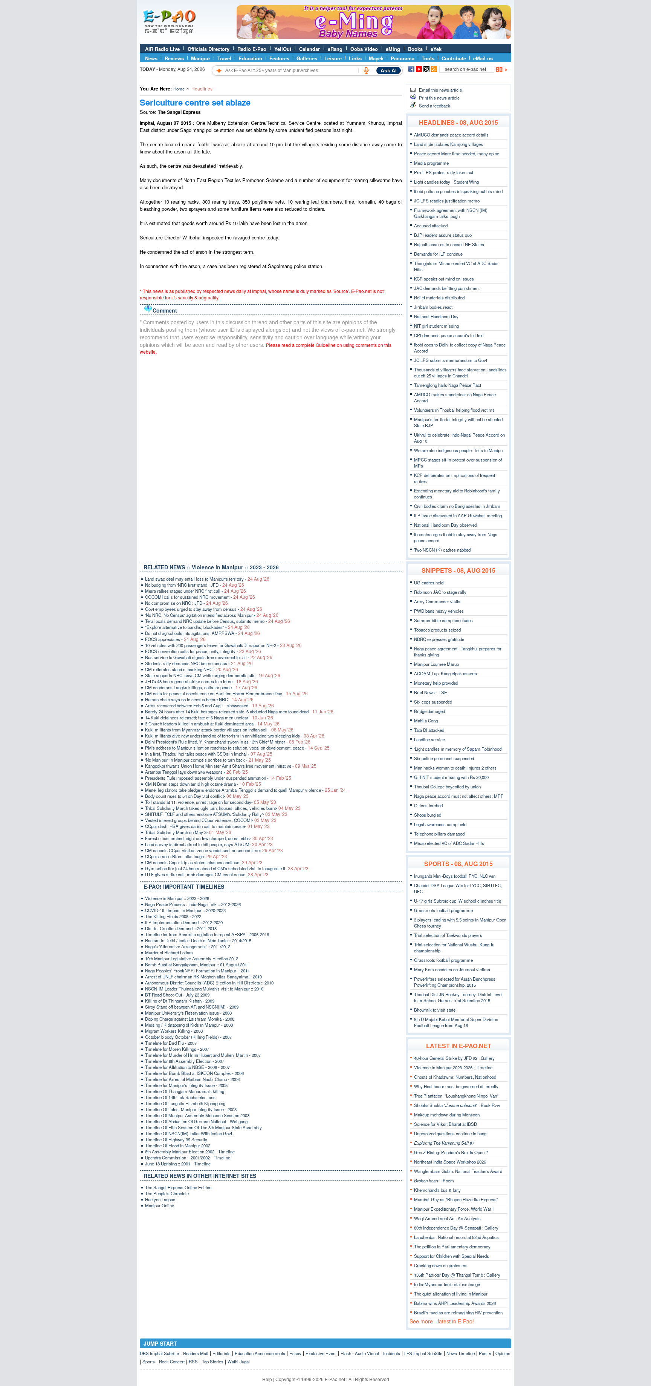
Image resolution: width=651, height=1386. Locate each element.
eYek (436, 48)
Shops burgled (427, 815)
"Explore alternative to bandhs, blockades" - (197, 627)
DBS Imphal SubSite (159, 1353)
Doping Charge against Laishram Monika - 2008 (189, 1019)
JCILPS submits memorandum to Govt (450, 360)
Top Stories (212, 1361)
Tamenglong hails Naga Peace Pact (447, 385)
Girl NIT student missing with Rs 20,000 (451, 777)
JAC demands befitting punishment (447, 288)
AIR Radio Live (162, 48)
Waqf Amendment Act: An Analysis (447, 1218)
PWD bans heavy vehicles (439, 611)
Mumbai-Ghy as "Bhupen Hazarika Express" (456, 1199)
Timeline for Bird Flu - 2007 (171, 1043)
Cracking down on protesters (441, 1265)
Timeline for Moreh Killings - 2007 (177, 1049)
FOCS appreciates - (175, 639)
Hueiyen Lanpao (160, 1199)
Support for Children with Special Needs (451, 1256)
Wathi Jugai (239, 1361)
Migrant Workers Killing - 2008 (174, 1031)
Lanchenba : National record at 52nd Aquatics (456, 1237)
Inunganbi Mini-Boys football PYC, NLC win (454, 876)
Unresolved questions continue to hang (450, 1133)
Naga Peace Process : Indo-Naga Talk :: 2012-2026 (193, 904)
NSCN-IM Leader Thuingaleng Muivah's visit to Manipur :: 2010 (204, 989)
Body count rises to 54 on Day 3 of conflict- (197, 796)
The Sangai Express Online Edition (178, 1187)
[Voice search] (366, 70)
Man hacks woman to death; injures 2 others (455, 768)
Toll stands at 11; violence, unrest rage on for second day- (210, 802)
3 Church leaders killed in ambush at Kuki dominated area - (212, 724)
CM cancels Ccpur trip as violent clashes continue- (204, 862)
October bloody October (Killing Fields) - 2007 (188, 1037)
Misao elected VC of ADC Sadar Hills (449, 843)
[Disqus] (271, 456)
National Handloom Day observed (445, 525)
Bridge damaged (429, 711)
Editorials (221, 1353)
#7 (444, 1143)
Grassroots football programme (443, 910)
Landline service (429, 739)
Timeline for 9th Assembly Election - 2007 (184, 1061)
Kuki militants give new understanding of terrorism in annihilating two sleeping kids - (234, 736)
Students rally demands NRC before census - (199, 663)
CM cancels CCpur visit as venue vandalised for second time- (214, 850)
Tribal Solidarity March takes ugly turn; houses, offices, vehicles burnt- (223, 808)
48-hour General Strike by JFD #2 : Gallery (454, 1058)
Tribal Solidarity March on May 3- (188, 832)
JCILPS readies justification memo (447, 201)
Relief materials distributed (439, 297)
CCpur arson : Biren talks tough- (186, 856)
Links (355, 58)
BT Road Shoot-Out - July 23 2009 (177, 995)
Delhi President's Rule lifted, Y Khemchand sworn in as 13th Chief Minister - (227, 742)
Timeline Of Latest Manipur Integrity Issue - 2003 (191, 1109)
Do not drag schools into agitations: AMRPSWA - (202, 633)
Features (279, 58)
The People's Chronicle (167, 1193)
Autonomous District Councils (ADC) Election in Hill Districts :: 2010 (209, 983)
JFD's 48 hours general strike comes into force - (201, 681)
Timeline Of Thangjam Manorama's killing (184, 1091)
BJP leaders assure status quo (443, 235)
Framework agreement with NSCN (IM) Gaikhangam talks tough (450, 213)
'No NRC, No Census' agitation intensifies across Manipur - (211, 615)
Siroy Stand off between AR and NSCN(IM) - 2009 (191, 1007)
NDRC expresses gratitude (439, 639)
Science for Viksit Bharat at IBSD (445, 1124)
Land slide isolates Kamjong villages (448, 144)
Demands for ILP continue (438, 254)
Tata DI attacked (429, 730)
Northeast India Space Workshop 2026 (450, 1162)
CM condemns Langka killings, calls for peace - (201, 687)
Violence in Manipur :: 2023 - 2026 (177, 898)
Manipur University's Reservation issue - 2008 (188, 1013)
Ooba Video (364, 48)
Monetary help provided (436, 683)
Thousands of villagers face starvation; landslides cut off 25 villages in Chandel (460, 372)
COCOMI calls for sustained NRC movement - (200, 597)
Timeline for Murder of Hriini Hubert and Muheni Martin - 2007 (203, 1055)
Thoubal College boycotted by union (447, 786)
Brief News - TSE (430, 692)
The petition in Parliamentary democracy (452, 1246)
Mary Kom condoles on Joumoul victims (452, 969)
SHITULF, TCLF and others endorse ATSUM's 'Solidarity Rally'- (216, 814)
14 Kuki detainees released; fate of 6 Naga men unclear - (209, 717)
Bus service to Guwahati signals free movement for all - (208, 657)
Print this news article (439, 98)
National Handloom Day (436, 316)
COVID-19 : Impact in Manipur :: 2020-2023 (185, 910)
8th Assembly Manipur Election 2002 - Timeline (190, 1151)
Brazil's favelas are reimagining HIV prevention (458, 1312)
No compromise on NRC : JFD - (186, 603)
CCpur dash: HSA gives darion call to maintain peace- (207, 826)
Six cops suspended (433, 702)
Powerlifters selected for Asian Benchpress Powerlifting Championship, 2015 (454, 982)
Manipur (200, 58)
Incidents (391, 1353)
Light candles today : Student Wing (446, 182)
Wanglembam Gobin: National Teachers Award (458, 1171)
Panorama (402, 58)
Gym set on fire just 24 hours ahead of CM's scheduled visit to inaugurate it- (227, 868)
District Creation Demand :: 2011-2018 (181, 928)
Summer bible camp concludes (443, 620)
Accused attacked (431, 225)
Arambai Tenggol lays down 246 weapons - (196, 772)
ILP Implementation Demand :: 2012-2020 (184, 922)
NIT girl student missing (436, 326)
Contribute (454, 58)
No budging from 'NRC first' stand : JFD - (194, 585)
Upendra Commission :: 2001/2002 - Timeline (187, 1157)
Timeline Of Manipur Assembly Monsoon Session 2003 (197, 1115)
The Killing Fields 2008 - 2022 (173, 916)
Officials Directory (208, 48)
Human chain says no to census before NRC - (199, 699)
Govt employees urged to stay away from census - (203, 609)
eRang (335, 48)
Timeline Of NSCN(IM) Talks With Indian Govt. (189, 1133)
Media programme (431, 163)
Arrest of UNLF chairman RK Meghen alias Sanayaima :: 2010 (203, 977)
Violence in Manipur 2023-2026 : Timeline (453, 1067)
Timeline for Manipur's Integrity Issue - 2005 (186, 1085)
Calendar (309, 48)
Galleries (306, 58)
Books (415, 48)
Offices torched (428, 805)
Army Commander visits (437, 601)
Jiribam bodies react (433, 307)
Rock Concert (172, 1361)
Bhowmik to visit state (434, 1010)
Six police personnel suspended (444, 758)
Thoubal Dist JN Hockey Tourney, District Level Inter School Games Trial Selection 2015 (458, 997)
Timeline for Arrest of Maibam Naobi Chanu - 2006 (192, 1079)
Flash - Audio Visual (360, 1353)
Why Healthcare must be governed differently (456, 1086)
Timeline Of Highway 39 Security (176, 1139)
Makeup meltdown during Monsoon (447, 1115)
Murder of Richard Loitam (169, 952)
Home (179, 89)
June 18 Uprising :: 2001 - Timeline (178, 1164)
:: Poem (434, 1180)
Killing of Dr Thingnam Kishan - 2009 (179, 1001)
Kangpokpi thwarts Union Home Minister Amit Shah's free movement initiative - (230, 766)
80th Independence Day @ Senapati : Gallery (456, 1228)
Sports (148, 1361)
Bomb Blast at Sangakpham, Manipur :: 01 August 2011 (197, 964)
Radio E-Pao (251, 48)
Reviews (174, 58)
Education (250, 58)
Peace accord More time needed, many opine (456, 153)
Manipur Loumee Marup (436, 664)
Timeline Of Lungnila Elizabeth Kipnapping (185, 1103)
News (151, 58)
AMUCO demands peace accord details (451, 135)
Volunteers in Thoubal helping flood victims (454, 410)
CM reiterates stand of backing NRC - (191, 669)
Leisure (333, 58)
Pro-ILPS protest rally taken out (443, 172)
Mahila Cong (426, 721)
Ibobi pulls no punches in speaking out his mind (458, 191)
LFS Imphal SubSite (423, 1353)
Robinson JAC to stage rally (440, 592)
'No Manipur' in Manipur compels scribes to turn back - (208, 760)
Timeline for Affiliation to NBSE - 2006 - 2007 (187, 1067)
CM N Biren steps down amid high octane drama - (203, 784)
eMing (393, 48)
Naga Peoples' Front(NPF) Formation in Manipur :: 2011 (197, 970)
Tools (428, 58)
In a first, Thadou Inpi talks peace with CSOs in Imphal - (208, 754)
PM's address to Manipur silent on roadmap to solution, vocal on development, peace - (237, 748)
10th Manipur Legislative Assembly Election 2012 (191, 958)
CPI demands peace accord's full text (449, 335)
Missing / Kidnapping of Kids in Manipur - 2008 (189, 1025)
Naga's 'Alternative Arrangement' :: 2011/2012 (187, 946)
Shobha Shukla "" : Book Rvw (457, 1105)
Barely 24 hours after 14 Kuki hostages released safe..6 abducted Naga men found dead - (239, 711)
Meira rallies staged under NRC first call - (195, 591)
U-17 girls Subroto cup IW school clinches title (457, 901)
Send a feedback (434, 106)
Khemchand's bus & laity (437, 1190)
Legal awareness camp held (440, 824)
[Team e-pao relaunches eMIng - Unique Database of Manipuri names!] (374, 37)
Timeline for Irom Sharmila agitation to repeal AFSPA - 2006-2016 (207, 934)
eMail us (483, 58)
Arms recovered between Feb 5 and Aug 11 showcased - (209, 705)
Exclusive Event (321, 1353)
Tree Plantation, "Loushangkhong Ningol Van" (456, 1096)
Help (267, 1379)
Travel (224, 58)
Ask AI (389, 70)
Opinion (502, 1353)
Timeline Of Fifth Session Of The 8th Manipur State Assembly (203, 1127)
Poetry (485, 1353)
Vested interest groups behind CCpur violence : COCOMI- (211, 820)
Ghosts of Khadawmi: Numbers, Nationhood (455, 1077)
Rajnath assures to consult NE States (449, 244)
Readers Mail (195, 1353)
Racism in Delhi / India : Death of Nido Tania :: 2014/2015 (198, 940)
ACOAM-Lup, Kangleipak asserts (445, 673)
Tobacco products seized (437, 630)
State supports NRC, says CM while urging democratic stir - (212, 675)
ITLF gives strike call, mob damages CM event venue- (207, 874)
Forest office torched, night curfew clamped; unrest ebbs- (209, 838)
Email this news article (440, 90)
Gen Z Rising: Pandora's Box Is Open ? (451, 1152)
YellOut (282, 48)
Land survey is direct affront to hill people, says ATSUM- (209, 844)
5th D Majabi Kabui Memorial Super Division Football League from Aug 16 (456, 1022)
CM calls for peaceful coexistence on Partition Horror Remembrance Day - (226, 693)
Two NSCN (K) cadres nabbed (442, 550)
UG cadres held (428, 583)
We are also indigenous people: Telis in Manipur (459, 450)
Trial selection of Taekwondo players (448, 935)
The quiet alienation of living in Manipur (450, 1294)
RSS (193, 1361)
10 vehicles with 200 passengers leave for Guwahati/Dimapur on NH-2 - (223, 645)
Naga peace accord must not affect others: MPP (459, 796)
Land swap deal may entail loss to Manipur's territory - (207, 579)
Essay (295, 1353)
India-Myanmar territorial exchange (447, 1284)
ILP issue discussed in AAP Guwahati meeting (458, 515)
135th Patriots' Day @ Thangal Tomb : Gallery (457, 1275)
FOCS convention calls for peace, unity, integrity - (203, 651)
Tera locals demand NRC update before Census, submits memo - (217, 621)
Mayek (376, 58)
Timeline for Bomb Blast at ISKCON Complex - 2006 (194, 1073)
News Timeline (460, 1353)
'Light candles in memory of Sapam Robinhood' (458, 749)
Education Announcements (260, 1353)
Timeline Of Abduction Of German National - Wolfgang (196, 1121)
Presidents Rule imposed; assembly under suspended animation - (218, 778)
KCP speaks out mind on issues (444, 279)
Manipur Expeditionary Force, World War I (454, 1209)
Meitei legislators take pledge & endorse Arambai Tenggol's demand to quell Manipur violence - (245, 790)
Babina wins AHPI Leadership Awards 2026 (455, 1303)
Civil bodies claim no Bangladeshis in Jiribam (457, 506)
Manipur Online (159, 1205)
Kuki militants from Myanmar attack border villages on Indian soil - (219, 730)
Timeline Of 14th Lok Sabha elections (180, 1097)
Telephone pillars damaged (439, 834)
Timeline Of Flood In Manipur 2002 (177, 1145)
